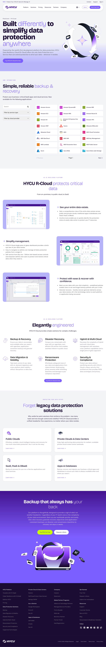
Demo (85, 7)
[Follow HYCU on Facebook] (91, 627)
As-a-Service (32, 603)
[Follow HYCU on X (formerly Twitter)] (81, 627)
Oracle (30, 624)
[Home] (11, 7)
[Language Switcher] (78, 7)
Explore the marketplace (87, 599)
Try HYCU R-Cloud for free (13, 61)
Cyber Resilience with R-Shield (12, 596)
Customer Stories (85, 610)
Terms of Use (92, 641)
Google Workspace (34, 607)
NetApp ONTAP (32, 599)
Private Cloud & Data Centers (37, 589)
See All (30, 613)
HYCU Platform (7, 589)
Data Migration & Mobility (10, 613)
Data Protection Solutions (10, 607)
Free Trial (82, 593)
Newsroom (57, 596)
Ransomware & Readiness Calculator (90, 620)
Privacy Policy (100, 641)
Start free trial (95, 7)
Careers (56, 593)
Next (99, 158)
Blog (81, 616)
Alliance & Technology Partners (63, 603)
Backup (5, 610)
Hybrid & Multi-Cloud (9, 620)
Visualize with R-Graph (9, 593)
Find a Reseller (58, 610)
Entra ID (30, 610)
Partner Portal (58, 620)
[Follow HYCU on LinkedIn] (84, 627)
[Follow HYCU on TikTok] (101, 627)
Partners (55, 7)
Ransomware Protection (10, 623)
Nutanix (30, 593)
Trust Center (83, 641)
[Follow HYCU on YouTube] (87, 627)
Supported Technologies (10, 630)
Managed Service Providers (62, 607)
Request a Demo (61, 532)
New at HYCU (83, 613)
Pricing (40, 7)
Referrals (56, 613)
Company (64, 7)
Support (95, 2)
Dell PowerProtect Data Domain (37, 596)
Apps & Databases (34, 617)
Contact (89, 2)
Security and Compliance (10, 626)
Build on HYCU (7, 599)
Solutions (33, 7)
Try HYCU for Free (45, 532)
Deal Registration (59, 623)
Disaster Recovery (8, 616)
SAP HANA (31, 620)
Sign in (101, 2)
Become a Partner (59, 616)
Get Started (83, 589)
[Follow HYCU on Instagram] (94, 627)
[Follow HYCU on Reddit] (97, 627)
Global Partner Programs (61, 600)
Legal (77, 641)
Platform (25, 7)
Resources (48, 7)
